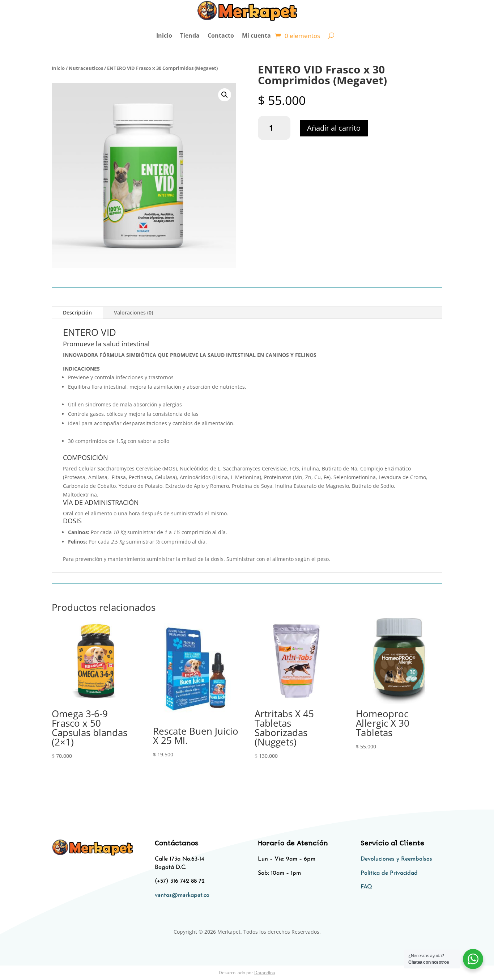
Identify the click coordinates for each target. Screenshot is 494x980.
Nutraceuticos (86, 68)
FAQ (366, 887)
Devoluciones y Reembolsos (396, 859)
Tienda (190, 35)
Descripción (77, 312)
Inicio (164, 35)
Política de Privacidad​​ (389, 873)
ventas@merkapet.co (182, 895)
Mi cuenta (256, 35)
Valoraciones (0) (133, 312)
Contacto (221, 35)
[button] (224, 94)
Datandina (264, 973)
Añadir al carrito (334, 128)
